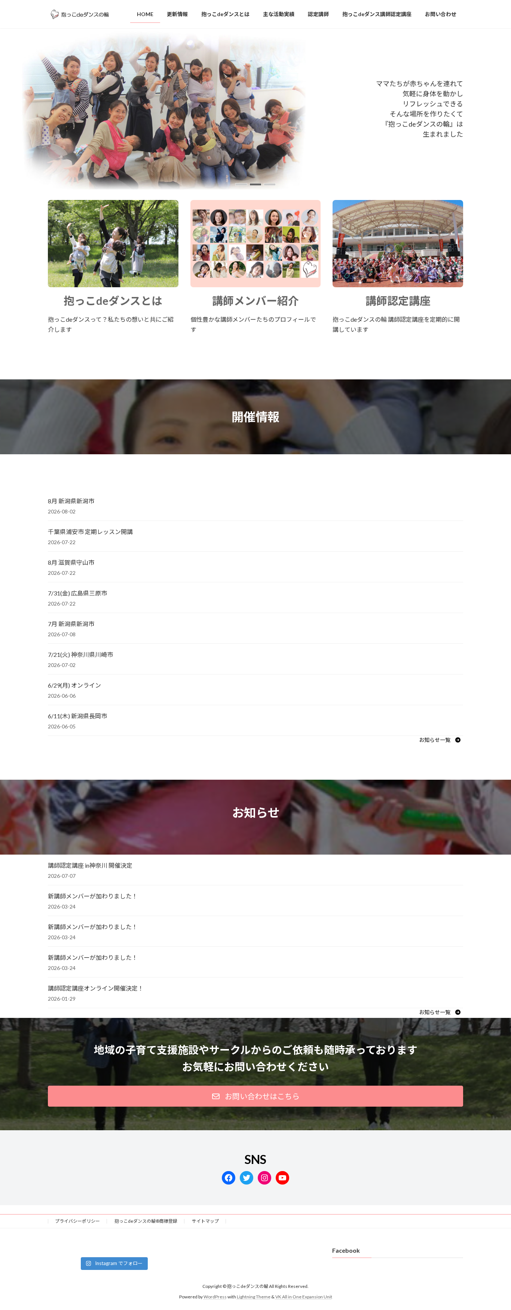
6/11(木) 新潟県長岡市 (77, 715)
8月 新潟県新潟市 (71, 500)
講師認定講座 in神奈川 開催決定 (90, 865)
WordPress (215, 1297)
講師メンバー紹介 (255, 300)
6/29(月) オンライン (74, 685)
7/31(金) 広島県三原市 (77, 593)
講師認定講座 (398, 300)
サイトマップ (205, 1221)
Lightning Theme (253, 1297)
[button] (241, 184)
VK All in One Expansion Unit (303, 1297)
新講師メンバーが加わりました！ (93, 896)
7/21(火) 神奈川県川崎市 (80, 654)
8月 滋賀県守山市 (71, 562)
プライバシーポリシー (77, 1221)
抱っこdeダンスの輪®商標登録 (145, 1221)
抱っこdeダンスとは (113, 300)
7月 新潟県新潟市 (71, 623)
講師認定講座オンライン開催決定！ (96, 988)
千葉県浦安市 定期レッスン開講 (90, 531)
